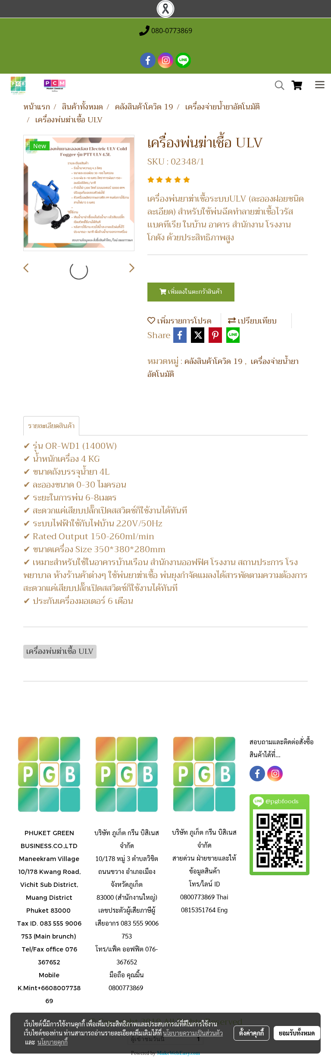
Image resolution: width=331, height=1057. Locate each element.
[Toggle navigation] (319, 85)
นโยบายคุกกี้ (52, 1042)
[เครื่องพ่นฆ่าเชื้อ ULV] (79, 193)
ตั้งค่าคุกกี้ (251, 1033)
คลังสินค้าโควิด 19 (214, 361)
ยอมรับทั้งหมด (297, 1033)
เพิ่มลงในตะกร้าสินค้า (194, 291)
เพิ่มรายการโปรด (183, 321)
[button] (276, 85)
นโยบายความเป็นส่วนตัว (193, 1033)
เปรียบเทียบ (256, 321)
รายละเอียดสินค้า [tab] (51, 426)
